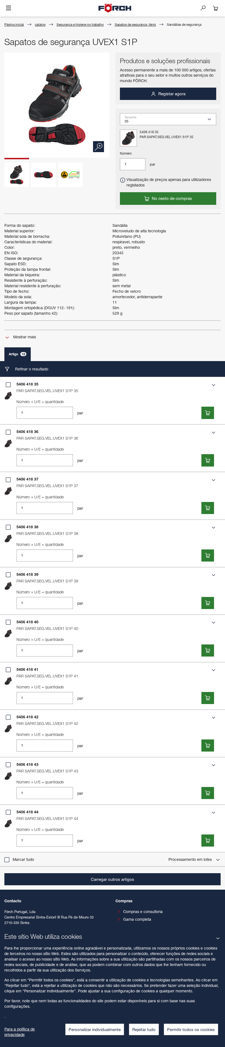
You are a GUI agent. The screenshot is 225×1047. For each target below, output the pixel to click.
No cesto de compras (171, 198)
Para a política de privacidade (19, 1032)
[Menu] (8, 8)
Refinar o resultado (31, 369)
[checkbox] (8, 384)
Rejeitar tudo (144, 1029)
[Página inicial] (115, 8)
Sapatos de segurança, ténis (135, 25)
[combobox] (170, 121)
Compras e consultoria (143, 911)
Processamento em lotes (190, 859)
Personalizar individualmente (95, 1029)
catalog (40, 25)
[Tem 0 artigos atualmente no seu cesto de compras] (215, 8)
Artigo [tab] (17, 354)
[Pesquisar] (205, 8)
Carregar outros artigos (112, 879)
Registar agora (171, 93)
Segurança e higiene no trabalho (80, 25)
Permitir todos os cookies (191, 1029)
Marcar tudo (23, 859)
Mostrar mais (24, 336)
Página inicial (14, 25)
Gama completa (137, 919)
